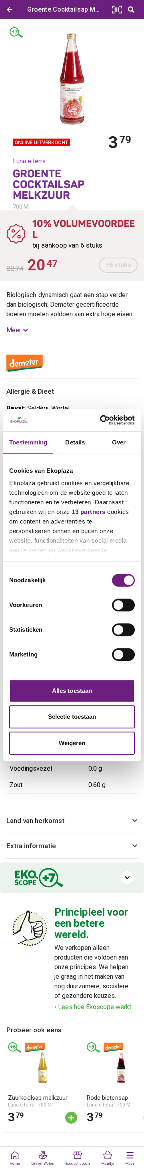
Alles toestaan (72, 690)
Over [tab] (119, 442)
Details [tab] (75, 442)
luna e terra (29, 161)
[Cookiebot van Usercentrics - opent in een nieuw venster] (101, 420)
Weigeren (72, 743)
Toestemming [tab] (28, 442)
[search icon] (131, 9)
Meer (13, 330)
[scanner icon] (116, 9)
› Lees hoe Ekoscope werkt (92, 1007)
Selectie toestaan (72, 716)
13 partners (89, 511)
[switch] (123, 605)
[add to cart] (71, 1118)
